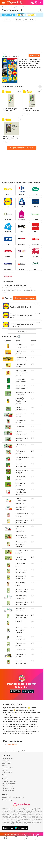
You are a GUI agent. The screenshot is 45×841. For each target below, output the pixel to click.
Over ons (4, 770)
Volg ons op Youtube (8, 788)
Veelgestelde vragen (8, 758)
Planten (17, 7)
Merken (4, 765)
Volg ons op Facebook (9, 783)
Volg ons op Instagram (8, 786)
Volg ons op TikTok (8, 790)
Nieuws (4, 775)
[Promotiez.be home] (15, 3)
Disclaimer (36, 834)
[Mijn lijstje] (36, 2)
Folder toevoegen (7, 772)
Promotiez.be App (7, 768)
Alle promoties (9, 7)
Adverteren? (5, 761)
